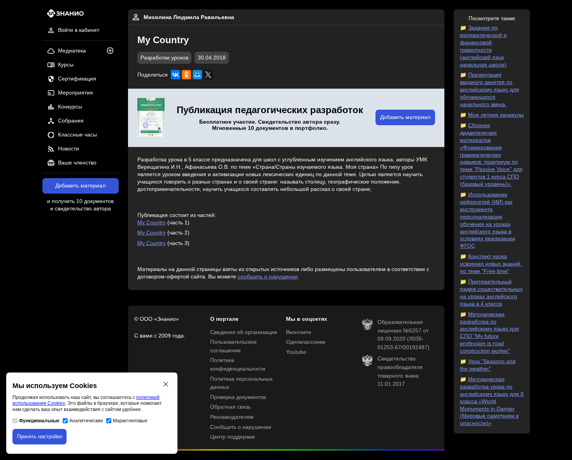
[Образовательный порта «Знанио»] (63, 16)
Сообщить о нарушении (240, 427)
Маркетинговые (130, 420)
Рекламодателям (232, 417)
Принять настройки (39, 436)
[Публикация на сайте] (112, 51)
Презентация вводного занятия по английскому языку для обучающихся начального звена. (489, 89)
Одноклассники (305, 342)
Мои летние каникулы (496, 115)
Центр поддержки (232, 437)
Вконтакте (298, 332)
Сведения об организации (243, 332)
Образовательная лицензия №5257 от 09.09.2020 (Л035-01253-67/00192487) (403, 334)
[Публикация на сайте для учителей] (151, 118)
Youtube (296, 352)
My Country (151, 223)
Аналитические (86, 420)
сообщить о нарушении (268, 277)
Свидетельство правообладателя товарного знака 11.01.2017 (400, 371)
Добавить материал (80, 186)
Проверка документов (238, 397)
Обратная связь (230, 407)
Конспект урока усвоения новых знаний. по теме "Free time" (491, 264)
